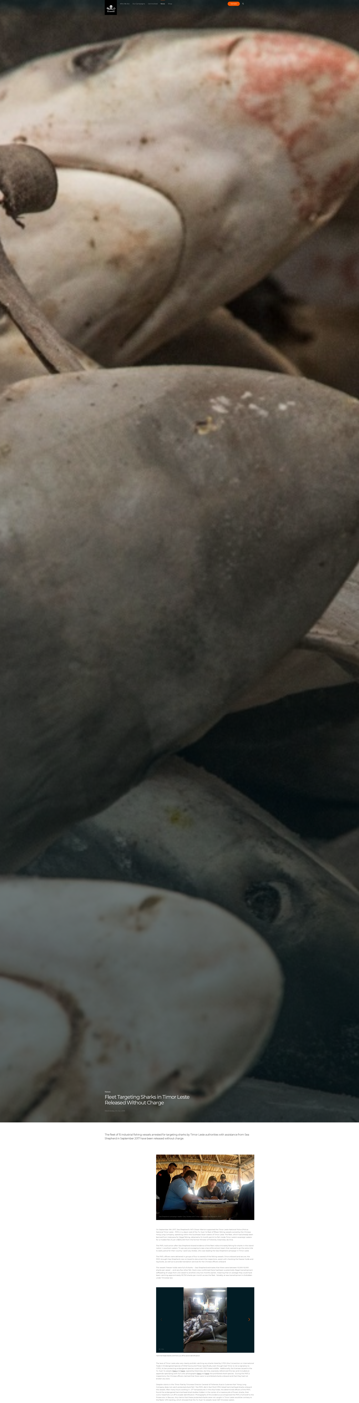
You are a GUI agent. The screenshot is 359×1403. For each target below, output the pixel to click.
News (163, 4)
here (175, 1371)
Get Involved (153, 4)
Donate (234, 4)
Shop (170, 4)
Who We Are (124, 4)
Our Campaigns (139, 4)
